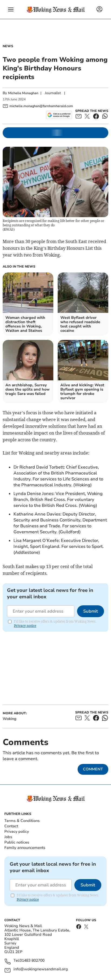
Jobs (8, 836)
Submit (90, 611)
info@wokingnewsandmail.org (40, 969)
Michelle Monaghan (23, 93)
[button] (10, 9)
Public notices (16, 842)
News (8, 46)
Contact (11, 826)
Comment (93, 769)
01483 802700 (32, 960)
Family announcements (24, 847)
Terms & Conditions (22, 820)
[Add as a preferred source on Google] (59, 115)
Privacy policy (16, 831)
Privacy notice (25, 626)
